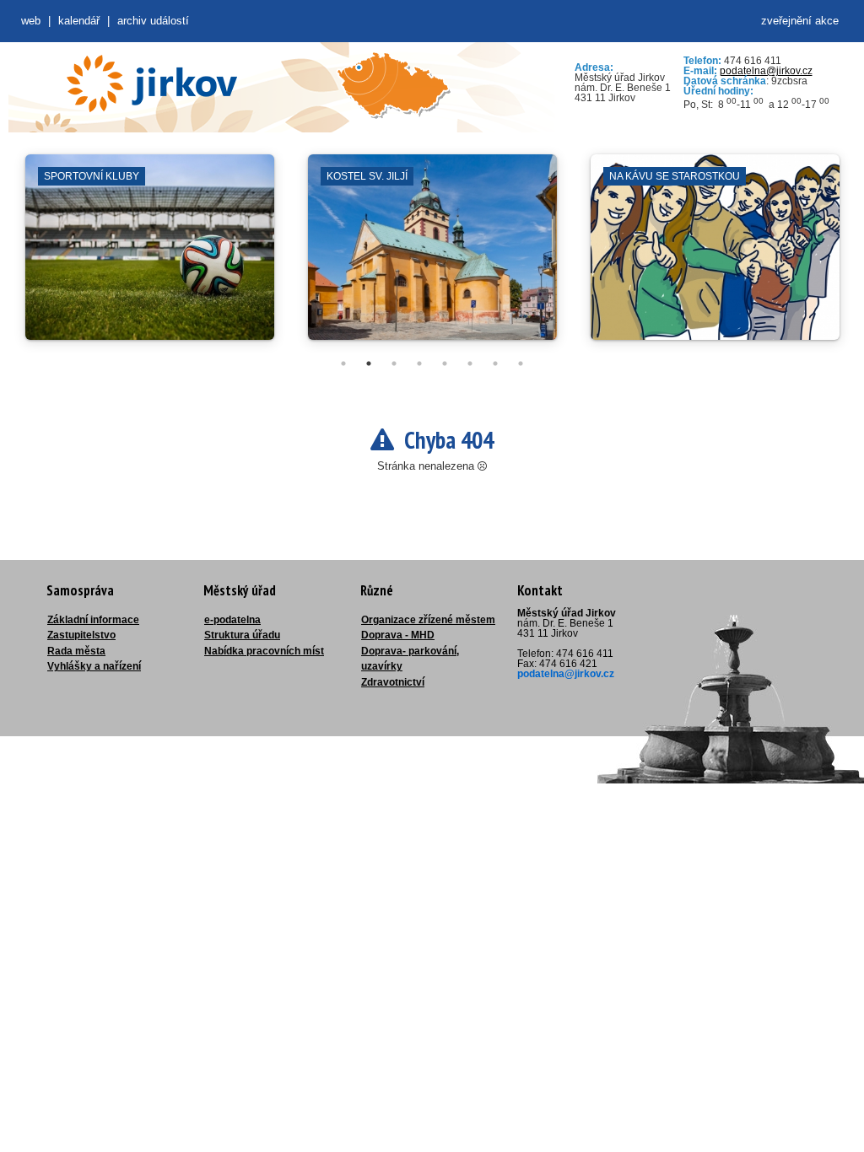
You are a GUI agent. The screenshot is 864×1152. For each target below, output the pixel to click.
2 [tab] (368, 363)
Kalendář (79, 20)
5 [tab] (444, 363)
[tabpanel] (149, 255)
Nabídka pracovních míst (264, 651)
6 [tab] (470, 363)
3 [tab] (394, 363)
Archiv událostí (153, 20)
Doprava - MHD (398, 635)
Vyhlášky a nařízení (94, 666)
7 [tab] (495, 363)
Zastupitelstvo (81, 635)
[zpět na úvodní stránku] (152, 83)
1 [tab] (343, 363)
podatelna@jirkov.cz (766, 71)
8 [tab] (520, 363)
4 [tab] (419, 363)
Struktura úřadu (242, 635)
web (30, 20)
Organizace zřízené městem (428, 620)
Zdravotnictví (392, 682)
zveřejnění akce (800, 20)
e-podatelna (232, 620)
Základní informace (93, 620)
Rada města (76, 651)
